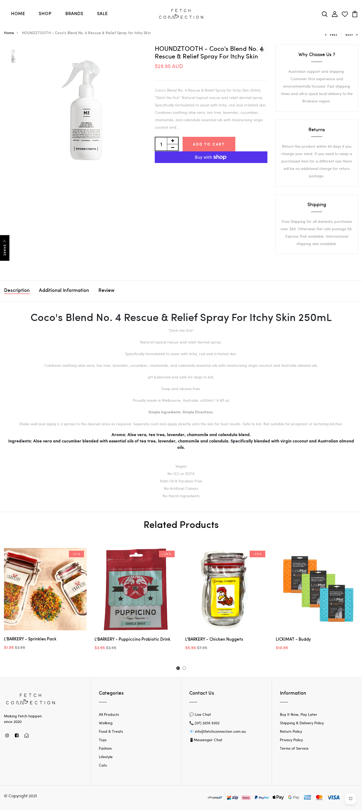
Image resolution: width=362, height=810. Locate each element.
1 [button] (178, 669)
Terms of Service (294, 748)
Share (5, 250)
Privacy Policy (291, 739)
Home (9, 32)
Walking (106, 722)
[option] (13, 55)
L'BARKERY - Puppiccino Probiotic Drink (132, 639)
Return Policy (291, 731)
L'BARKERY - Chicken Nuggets (214, 639)
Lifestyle (106, 756)
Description (17, 290)
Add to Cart (209, 144)
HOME (18, 14)
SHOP (45, 14)
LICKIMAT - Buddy (293, 639)
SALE (102, 14)
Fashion (105, 748)
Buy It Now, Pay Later (298, 714)
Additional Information (64, 290)
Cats (103, 765)
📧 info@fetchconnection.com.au (217, 731)
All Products (109, 714)
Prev (334, 35)
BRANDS (74, 14)
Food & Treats (111, 731)
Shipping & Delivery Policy (302, 722)
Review (106, 290)
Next (349, 35)
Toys (103, 739)
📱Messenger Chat (205, 739)
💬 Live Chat (200, 714)
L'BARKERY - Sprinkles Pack (30, 639)
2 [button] (185, 669)
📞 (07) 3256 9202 (204, 722)
